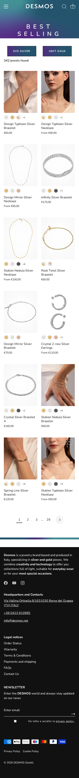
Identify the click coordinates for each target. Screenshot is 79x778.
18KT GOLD (57, 51)
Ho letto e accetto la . (51, 721)
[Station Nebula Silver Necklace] (20, 238)
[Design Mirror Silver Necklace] (20, 165)
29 (48, 520)
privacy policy (65, 721)
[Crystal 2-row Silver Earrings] (58, 312)
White (6, 117)
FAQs (8, 668)
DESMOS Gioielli (23, 762)
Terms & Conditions (17, 655)
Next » (59, 519)
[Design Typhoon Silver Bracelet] (20, 92)
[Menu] (6, 6)
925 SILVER (21, 51)
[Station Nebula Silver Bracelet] (58, 385)
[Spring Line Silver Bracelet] (20, 458)
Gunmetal (56, 191)
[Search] (64, 7)
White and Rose (50, 264)
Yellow (12, 117)
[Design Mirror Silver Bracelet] (20, 312)
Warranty (10, 649)
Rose (18, 191)
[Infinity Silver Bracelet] (58, 165)
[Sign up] (72, 714)
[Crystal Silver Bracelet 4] (20, 385)
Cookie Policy (31, 751)
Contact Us (11, 674)
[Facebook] (6, 583)
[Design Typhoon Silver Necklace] (58, 92)
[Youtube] (14, 583)
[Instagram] (23, 583)
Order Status (13, 643)
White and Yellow (18, 117)
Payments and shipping (20, 662)
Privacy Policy (12, 751)
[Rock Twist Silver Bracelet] (58, 238)
